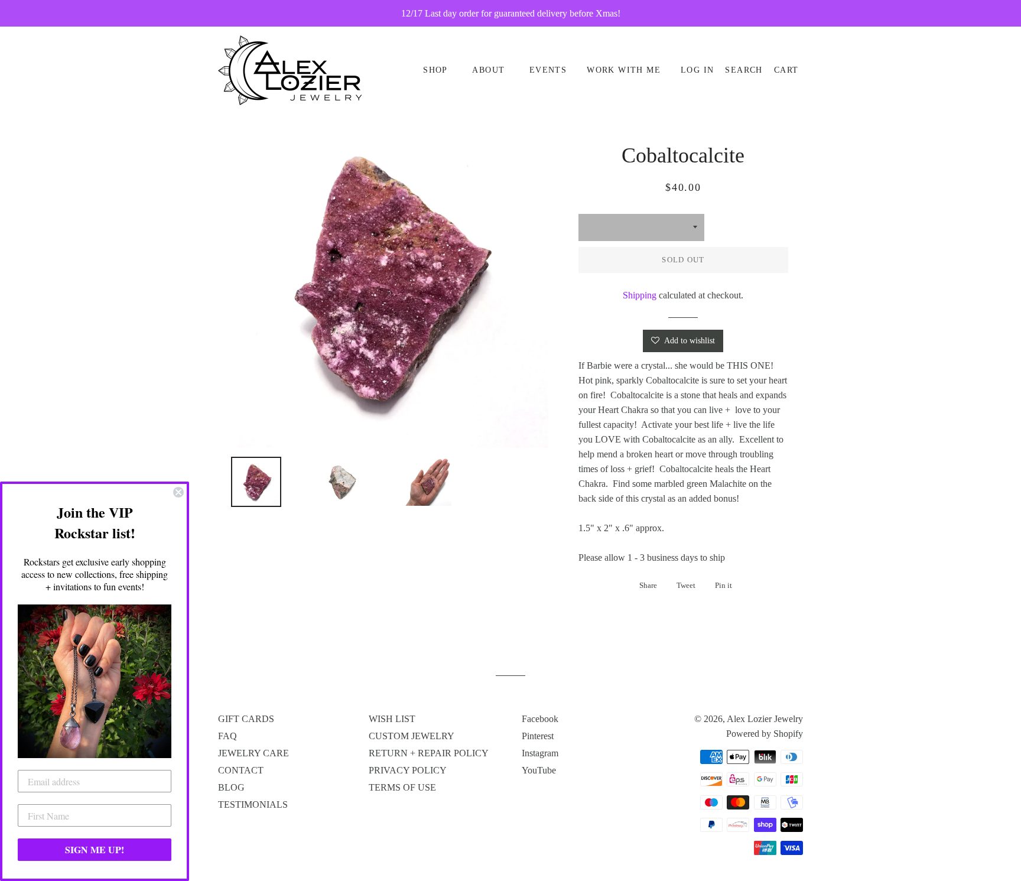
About (488, 70)
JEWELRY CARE (253, 753)
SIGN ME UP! (94, 849)
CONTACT (241, 770)
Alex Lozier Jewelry (765, 719)
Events (548, 70)
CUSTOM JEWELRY (411, 736)
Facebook (540, 719)
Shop (435, 70)
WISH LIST (392, 719)
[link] (94, 681)
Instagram (540, 753)
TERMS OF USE (402, 787)
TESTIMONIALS (253, 804)
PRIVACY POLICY (408, 770)
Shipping (639, 295)
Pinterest (538, 736)
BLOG (231, 787)
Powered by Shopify (764, 734)
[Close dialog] (178, 492)
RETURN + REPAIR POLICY (429, 753)
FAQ (227, 736)
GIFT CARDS (246, 719)
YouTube (539, 770)
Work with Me (624, 70)
